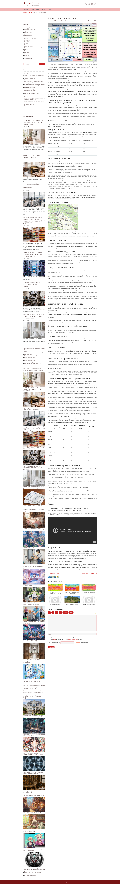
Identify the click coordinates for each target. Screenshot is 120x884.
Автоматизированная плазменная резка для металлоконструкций (33, 716)
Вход (68, 882)
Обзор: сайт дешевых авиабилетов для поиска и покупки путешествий (33, 487)
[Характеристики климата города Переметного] (72, 587)
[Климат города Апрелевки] (55, 599)
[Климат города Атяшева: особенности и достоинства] (55, 587)
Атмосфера (27, 28)
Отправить (51, 647)
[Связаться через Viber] (95, 4)
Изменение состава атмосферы (31, 355)
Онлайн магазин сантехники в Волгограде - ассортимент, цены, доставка (33, 316)
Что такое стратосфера (29, 56)
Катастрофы (27, 40)
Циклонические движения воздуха (32, 363)
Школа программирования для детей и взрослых (34, 622)
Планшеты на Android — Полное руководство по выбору (32, 830)
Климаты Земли (28, 44)
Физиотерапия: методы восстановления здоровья (31, 603)
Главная (25, 12)
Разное (26, 53)
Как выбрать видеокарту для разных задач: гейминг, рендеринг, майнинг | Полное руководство (34, 686)
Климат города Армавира (54, 573)
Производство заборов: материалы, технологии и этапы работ (32, 186)
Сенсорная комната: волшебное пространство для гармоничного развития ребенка (32, 566)
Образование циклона (29, 357)
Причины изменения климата (31, 93)
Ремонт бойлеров (28, 547)
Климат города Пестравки (89, 604)
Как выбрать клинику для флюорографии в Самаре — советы (33, 753)
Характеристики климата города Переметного (72, 593)
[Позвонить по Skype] (87, 4)
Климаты (30, 12)
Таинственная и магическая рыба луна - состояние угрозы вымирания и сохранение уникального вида (34, 869)
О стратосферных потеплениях (31, 105)
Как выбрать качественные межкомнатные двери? (31, 641)
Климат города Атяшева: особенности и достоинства (55, 593)
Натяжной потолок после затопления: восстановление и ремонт (32, 681)
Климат (26, 41)
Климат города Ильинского (72, 604)
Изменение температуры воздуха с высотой (34, 84)
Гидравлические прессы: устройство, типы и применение (32, 284)
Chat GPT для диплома (29, 73)
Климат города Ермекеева (30, 875)
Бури (25, 31)
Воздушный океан (28, 32)
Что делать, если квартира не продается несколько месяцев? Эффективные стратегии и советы (33, 696)
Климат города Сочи (29, 104)
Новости (26, 49)
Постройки (27, 52)
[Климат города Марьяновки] (89, 587)
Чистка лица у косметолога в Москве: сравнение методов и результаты (34, 691)
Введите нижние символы (54, 642)
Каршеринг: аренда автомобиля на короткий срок (33, 791)
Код (71, 612)
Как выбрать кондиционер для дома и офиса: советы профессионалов (33, 122)
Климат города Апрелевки (55, 604)
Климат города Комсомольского (88, 573)
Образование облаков (29, 360)
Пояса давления (28, 354)
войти (54, 639)
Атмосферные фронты (29, 29)
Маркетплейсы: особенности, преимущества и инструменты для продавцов (33, 661)
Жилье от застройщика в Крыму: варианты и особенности (32, 506)
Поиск (42, 64)
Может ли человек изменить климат (33, 47)
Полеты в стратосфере (29, 87)
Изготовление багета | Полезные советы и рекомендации (33, 772)
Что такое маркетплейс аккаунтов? (33, 795)
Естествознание (28, 35)
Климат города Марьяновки (89, 592)
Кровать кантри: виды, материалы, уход (33, 510)
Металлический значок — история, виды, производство (33, 849)
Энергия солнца (28, 58)
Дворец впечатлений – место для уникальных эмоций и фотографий (33, 529)
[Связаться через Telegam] (92, 4)
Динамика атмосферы (29, 34)
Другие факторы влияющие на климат (33, 352)
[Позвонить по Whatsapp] (89, 4)
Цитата (65, 612)
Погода (26, 50)
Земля (26, 37)
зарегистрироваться (73, 639)
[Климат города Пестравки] (89, 599)
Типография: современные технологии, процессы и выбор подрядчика (33, 155)
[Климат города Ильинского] (72, 599)
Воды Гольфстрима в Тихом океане (32, 92)
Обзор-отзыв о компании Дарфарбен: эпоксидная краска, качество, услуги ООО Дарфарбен (34, 220)
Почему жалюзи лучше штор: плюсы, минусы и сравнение (34, 734)
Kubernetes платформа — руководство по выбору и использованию (32, 254)
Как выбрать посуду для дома (31, 86)
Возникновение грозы (29, 362)
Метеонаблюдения (29, 46)
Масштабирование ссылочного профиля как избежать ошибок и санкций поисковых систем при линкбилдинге (34, 81)
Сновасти (26, 55)
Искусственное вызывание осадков (32, 358)
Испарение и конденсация (30, 38)
